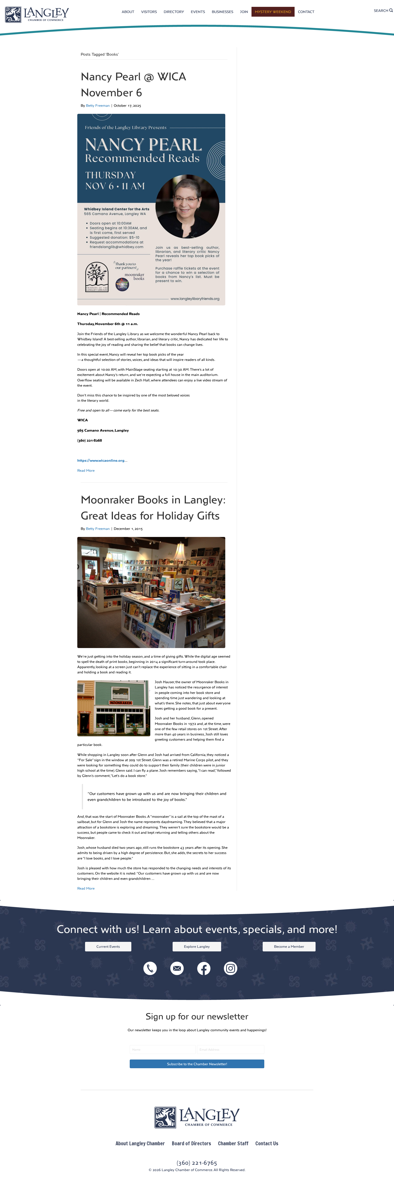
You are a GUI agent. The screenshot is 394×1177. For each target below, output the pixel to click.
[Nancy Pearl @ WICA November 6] (151, 209)
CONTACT (306, 12)
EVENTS (198, 12)
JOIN (244, 12)
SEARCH (381, 11)
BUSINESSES (222, 12)
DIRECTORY (174, 12)
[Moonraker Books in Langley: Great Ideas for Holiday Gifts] (151, 592)
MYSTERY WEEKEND (273, 12)
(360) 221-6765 (197, 1162)
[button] (197, 1064)
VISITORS (149, 12)
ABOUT (128, 12)
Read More (86, 470)
